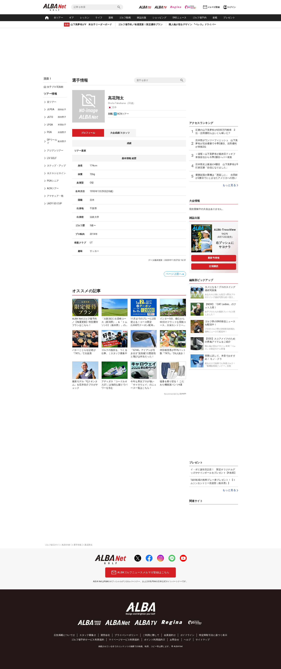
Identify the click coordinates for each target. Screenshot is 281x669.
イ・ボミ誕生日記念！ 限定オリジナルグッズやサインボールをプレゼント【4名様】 (213, 471)
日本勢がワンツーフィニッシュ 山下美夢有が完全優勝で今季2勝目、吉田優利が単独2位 (216, 143)
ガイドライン (187, 635)
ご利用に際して (151, 635)
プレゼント (229, 17)
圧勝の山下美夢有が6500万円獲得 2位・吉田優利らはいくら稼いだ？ (215, 131)
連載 (215, 17)
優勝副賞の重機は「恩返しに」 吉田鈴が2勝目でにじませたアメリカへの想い (216, 176)
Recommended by (171, 394)
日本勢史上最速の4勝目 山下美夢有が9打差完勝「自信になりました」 (216, 166)
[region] (56, 151)
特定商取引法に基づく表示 (213, 635)
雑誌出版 (141, 17)
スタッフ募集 (87, 635)
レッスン (84, 17)
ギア (71, 17)
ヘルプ (187, 639)
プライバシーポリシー (126, 635)
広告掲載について (63, 635)
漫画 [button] (110, 17)
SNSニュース (180, 17)
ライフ (98, 17)
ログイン (232, 7)
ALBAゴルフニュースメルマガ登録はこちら (143, 572)
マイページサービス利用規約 (124, 639)
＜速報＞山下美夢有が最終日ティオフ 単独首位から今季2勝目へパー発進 (216, 155)
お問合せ (174, 639)
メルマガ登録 (214, 7)
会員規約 (168, 635)
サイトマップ (203, 639)
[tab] (88, 133)
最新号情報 (214, 257)
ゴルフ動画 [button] (125, 17)
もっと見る (229, 185)
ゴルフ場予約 (200, 17)
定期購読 (213, 266)
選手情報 (78, 545)
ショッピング (159, 17)
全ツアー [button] (58, 17)
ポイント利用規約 (153, 639)
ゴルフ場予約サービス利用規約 (87, 639)
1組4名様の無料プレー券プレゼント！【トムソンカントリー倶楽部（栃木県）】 (213, 481)
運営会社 (105, 635)
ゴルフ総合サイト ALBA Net (58, 545)
